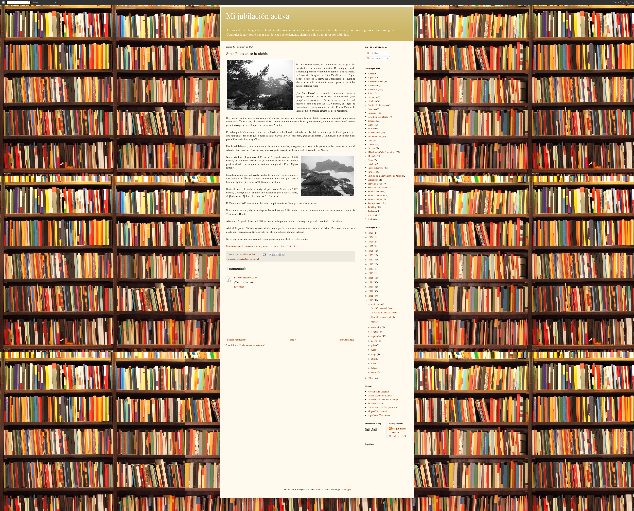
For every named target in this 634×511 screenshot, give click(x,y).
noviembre (376, 327)
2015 (371, 277)
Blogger (347, 489)
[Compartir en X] (276, 254)
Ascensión (372, 89)
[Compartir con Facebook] (279, 254)
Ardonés (374, 321)
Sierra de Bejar (375, 183)
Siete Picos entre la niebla (383, 317)
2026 (371, 232)
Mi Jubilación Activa (399, 430)
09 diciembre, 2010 (247, 277)
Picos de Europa (375, 167)
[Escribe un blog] (273, 254)
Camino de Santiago (377, 105)
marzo (374, 363)
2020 (371, 255)
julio (373, 345)
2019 (371, 259)
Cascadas (372, 112)
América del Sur (375, 81)
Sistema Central (252, 258)
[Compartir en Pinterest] (282, 254)
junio (374, 349)
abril (373, 358)
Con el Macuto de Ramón (380, 395)
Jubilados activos (376, 403)
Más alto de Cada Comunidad (381, 152)
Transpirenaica (374, 203)
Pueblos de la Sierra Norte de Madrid (385, 175)
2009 (371, 377)
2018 (371, 264)
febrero (375, 367)
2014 (371, 282)
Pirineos (371, 171)
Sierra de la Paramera (378, 187)
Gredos (371, 144)
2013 (371, 286)
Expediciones (374, 132)
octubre (375, 331)
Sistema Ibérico (375, 199)
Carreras (372, 109)
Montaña (240, 258)
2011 (371, 295)
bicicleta (372, 101)
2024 (371, 237)
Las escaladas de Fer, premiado (382, 407)
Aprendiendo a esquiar (378, 391)
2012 (371, 291)
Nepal (370, 160)
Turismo (372, 211)
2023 (371, 241)
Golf (370, 140)
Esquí (370, 124)
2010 (371, 300)
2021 (371, 250)
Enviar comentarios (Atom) (252, 345)
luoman (319, 489)
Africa (371, 73)
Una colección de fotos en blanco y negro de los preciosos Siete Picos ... (263, 246)
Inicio (293, 339)
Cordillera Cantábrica (378, 116)
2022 (371, 246)
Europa (371, 128)
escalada (371, 120)
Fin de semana (374, 136)
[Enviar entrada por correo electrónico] (264, 254)
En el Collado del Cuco (381, 308)
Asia (370, 93)
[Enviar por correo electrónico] (270, 254)
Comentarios (375, 58)
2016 (371, 273)
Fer (235, 277)
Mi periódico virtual (377, 411)
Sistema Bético (375, 191)
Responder (239, 286)
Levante (371, 148)
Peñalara (372, 164)
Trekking (372, 207)
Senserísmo (373, 179)
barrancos (372, 97)
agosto (374, 340)
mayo (374, 354)
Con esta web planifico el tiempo (383, 399)
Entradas (373, 52)
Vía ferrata (373, 215)
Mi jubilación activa (257, 15)
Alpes (370, 77)
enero (374, 372)
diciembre (376, 304)
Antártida (372, 85)
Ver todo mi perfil (397, 436)
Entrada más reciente (237, 339)
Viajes (371, 219)
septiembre (376, 336)
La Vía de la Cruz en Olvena (384, 312)
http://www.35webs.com (379, 415)
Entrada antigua (346, 339)
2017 (371, 268)
